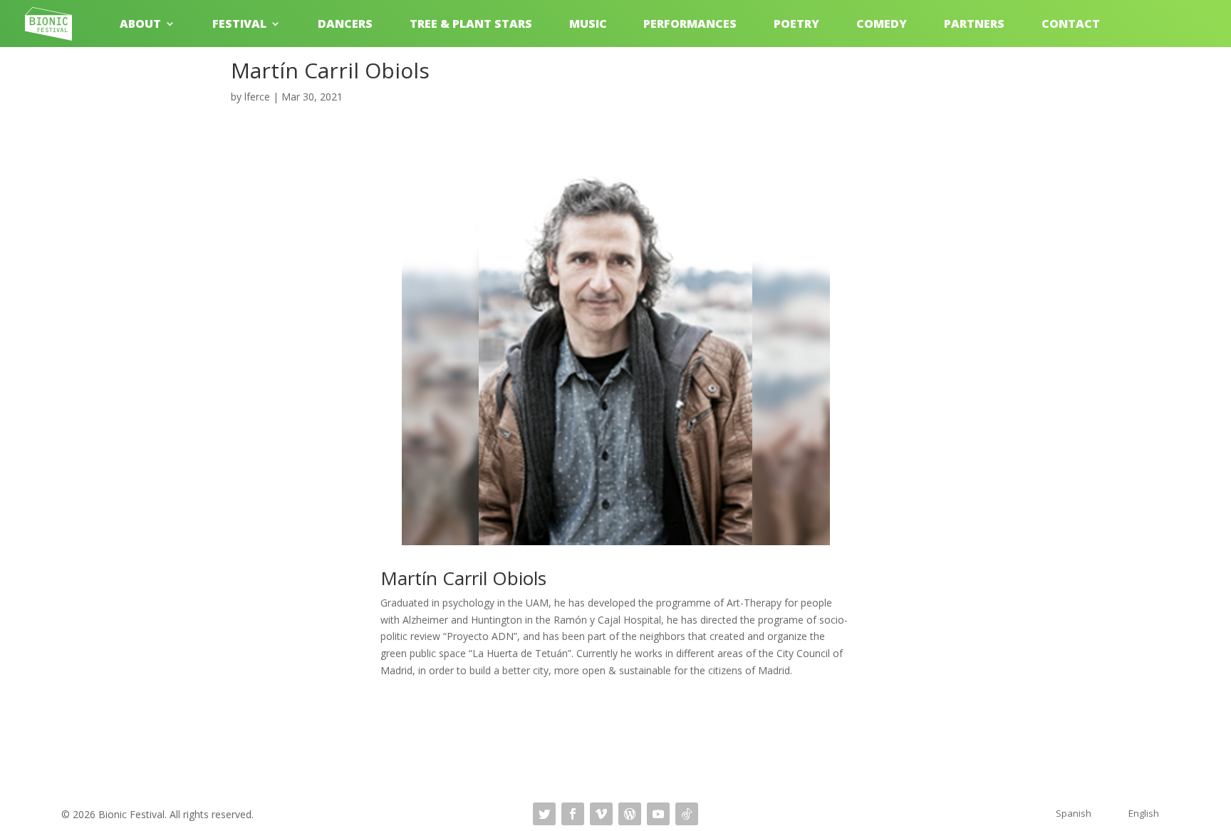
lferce (257, 96)
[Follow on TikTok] (686, 813)
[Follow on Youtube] (658, 813)
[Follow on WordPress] (629, 813)
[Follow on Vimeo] (601, 813)
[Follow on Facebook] (572, 813)
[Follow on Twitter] (544, 813)
